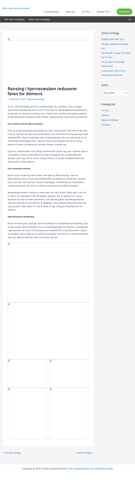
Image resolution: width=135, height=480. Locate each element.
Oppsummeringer (36, 99)
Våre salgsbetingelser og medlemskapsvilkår (91, 468)
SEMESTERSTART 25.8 (112, 39)
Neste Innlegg (85, 452)
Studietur (105, 124)
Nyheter (105, 115)
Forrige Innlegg (11, 452)
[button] (60, 11)
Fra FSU (105, 110)
